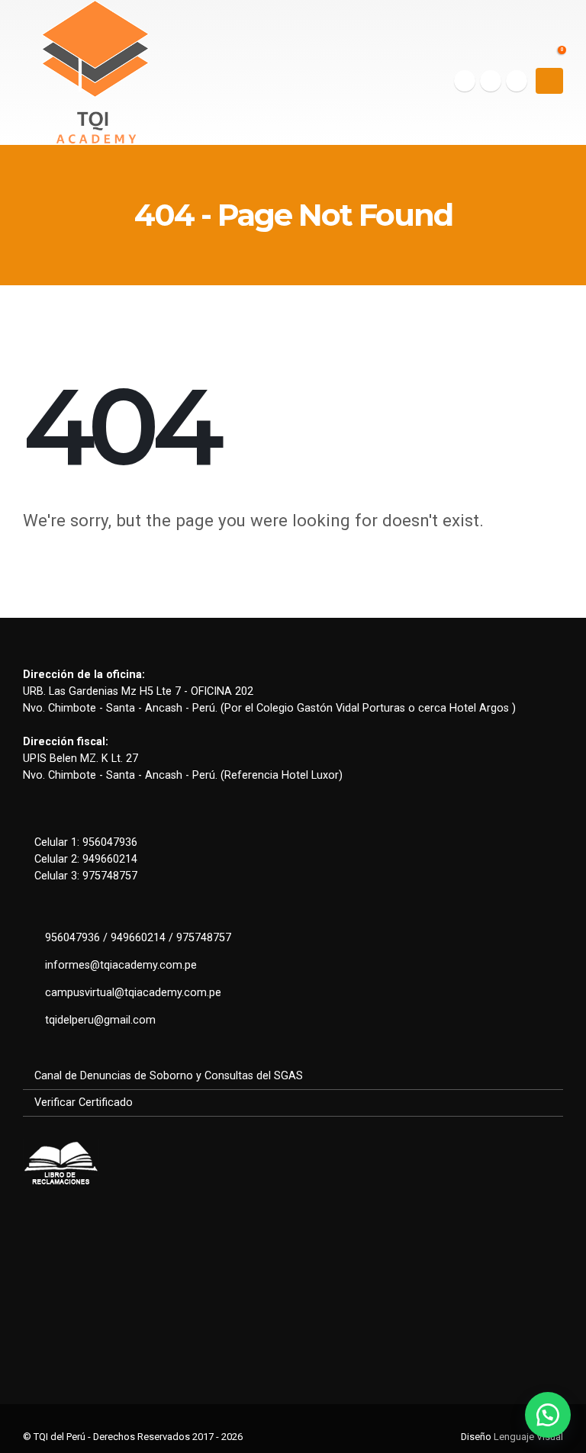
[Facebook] (464, 81)
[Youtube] (516, 81)
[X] (490, 81)
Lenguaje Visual (528, 1436)
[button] (549, 81)
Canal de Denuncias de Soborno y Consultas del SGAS (168, 1075)
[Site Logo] (95, 72)
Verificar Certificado (83, 1102)
